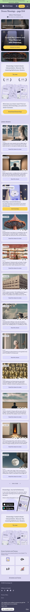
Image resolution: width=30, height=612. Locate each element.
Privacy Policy (4, 595)
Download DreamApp (15, 112)
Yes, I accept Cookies (8, 609)
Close (27, 609)
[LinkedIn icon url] (2, 590)
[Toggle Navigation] (27, 6)
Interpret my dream (15, 47)
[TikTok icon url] (13, 590)
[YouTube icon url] (7, 590)
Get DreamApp (15, 209)
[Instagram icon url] (10, 590)
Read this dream (15, 179)
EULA (2, 597)
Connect (17, 2)
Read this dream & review (15, 149)
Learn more (4, 606)
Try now (22, 6)
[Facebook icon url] (5, 590)
